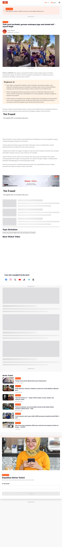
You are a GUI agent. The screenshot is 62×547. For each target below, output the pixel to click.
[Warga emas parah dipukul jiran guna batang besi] (8, 380)
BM (45, 2)
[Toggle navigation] (59, 2)
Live (54, 2)
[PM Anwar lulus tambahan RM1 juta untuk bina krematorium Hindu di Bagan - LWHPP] (8, 425)
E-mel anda (5, 483)
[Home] (5, 2)
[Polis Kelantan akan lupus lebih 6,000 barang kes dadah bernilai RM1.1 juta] (8, 416)
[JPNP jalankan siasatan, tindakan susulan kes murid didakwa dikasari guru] (8, 388)
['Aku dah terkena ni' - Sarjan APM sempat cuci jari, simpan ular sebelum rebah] (8, 397)
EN (48, 2)
